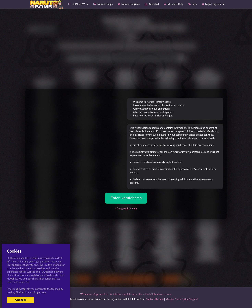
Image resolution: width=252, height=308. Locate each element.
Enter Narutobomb (126, 198)
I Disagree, (126, 209)
